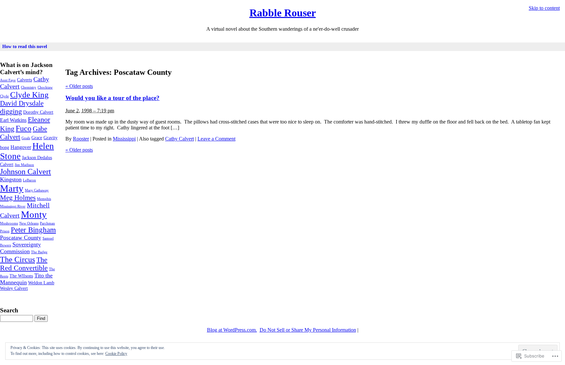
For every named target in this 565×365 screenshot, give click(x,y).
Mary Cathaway (37, 190)
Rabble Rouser (282, 13)
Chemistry (28, 87)
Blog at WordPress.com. (232, 330)
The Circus (17, 259)
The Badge (39, 252)
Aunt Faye (8, 80)
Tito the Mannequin (26, 279)
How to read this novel (24, 46)
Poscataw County (20, 237)
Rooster (81, 138)
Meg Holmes (18, 198)
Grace (36, 137)
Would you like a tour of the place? (112, 97)
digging (11, 111)
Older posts (79, 86)
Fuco (23, 128)
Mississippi (124, 138)
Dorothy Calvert (38, 112)
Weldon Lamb (41, 282)
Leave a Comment (216, 138)
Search (9, 310)
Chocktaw (45, 87)
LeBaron (29, 180)
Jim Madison (24, 165)
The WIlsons (21, 276)
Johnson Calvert (25, 171)
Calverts (24, 79)
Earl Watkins (13, 120)
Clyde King (29, 94)
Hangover (20, 147)
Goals (26, 138)
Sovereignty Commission (20, 248)
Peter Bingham (33, 230)
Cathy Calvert (179, 138)
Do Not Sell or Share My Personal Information (308, 330)
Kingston (11, 179)
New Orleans (29, 223)
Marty (12, 188)
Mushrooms (9, 223)
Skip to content (544, 8)
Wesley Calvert (14, 288)
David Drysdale (21, 103)
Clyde (4, 96)
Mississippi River (13, 206)
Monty (34, 214)
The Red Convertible (24, 264)
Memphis (44, 199)
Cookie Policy (116, 353)
